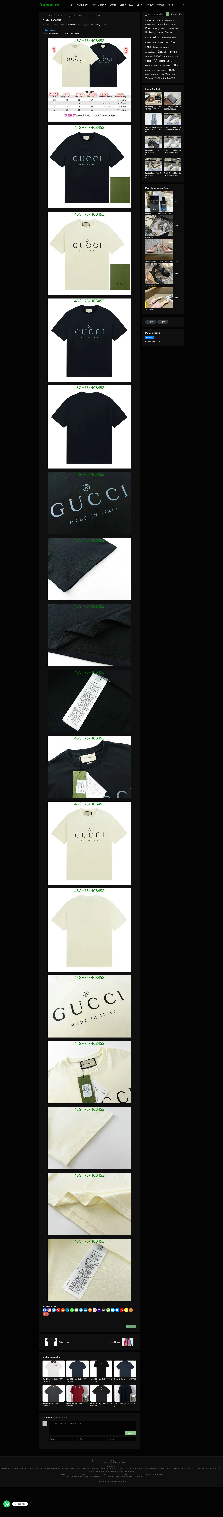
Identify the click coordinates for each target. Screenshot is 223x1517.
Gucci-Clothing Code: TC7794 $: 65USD (53, 1404)
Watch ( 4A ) (126, 1463)
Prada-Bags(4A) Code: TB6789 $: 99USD (153, 107)
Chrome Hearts (151, 43)
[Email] (76, 1310)
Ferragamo (157, 47)
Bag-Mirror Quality (8, 1468)
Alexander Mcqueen (168, 20)
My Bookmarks (138, 1477)
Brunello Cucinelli (173, 28)
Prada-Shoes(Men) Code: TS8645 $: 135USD (153, 175)
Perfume (168, 1468)
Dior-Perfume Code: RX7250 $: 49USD (161, 207)
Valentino (170, 74)
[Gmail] (95, 1310)
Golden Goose (150, 52)
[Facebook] (45, 1310)
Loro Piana (174, 56)
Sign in (181, 14)
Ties (210, 1468)
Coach (160, 43)
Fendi (148, 46)
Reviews (150, 4)
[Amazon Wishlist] (126, 1310)
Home (71, 4)
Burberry (150, 32)
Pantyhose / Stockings (157, 1468)
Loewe (157, 55)
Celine (168, 32)
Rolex (147, 74)
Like (139, 4)
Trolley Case (217, 1468)
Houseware (95, 1468)
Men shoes (138, 1468)
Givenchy (166, 47)
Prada (171, 70)
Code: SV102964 (161, 303)
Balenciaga (163, 24)
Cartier (160, 32)
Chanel (150, 37)
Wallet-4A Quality (115, 1463)
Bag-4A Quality (103, 1463)
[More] (131, 1310)
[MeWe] (67, 1310)
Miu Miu (170, 61)
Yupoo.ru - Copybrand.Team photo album (64, 16)
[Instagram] (49, 1310)
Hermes (172, 52)
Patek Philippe (161, 70)
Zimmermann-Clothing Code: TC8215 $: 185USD (153, 129)
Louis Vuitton (155, 60)
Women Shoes (129, 1471)
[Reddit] (63, 1310)
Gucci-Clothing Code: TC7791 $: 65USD (77, 1380)
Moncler (157, 65)
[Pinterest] (58, 1310)
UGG (162, 74)
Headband (86, 1468)
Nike (175, 65)
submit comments (130, 1433)
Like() (131, 1326)
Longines (166, 56)
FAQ (131, 4)
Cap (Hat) (23, 1468)
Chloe (159, 38)
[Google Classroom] (122, 1310)
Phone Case (186, 1468)
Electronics (65, 1468)
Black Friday (84, 1477)
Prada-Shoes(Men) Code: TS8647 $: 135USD (153, 152)
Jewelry (103, 1468)
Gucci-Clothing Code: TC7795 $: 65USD (77, 1404)
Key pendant (111, 1468)
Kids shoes (129, 1468)
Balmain (173, 24)
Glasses (73, 1468)
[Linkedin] (86, 1310)
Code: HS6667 (161, 231)
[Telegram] (81, 1310)
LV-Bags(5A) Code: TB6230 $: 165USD (172, 107)
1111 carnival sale (73, 1477)
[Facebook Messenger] (117, 1310)
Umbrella (91, 1471)
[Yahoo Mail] (99, 1310)
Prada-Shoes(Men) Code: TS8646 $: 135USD (172, 152)
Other (153, 70)
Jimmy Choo (149, 56)
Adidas (148, 20)
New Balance (166, 66)
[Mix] (90, 1310)
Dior (173, 42)
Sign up (174, 14)
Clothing (82, 16)
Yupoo (151, 321)
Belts (16, 1468)
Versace (149, 77)
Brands (113, 4)
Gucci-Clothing (91, 16)
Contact (160, 4)
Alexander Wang (150, 24)
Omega (147, 70)
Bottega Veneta (159, 28)
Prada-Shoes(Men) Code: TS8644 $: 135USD (172, 175)
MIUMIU (148, 65)
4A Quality (82, 4)
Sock (198, 1468)
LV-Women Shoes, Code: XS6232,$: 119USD (161, 255)
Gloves (79, 1468)
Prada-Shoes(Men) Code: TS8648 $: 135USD (172, 129)
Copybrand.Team (73, 24)
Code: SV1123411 (161, 279)
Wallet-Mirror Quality (102, 1471)
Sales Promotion (95, 1477)
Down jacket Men (40, 1468)
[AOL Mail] (104, 1310)
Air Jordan (156, 20)
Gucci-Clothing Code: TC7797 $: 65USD (125, 1404)
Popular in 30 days (126, 1477)
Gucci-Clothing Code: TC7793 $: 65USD (125, 1380)
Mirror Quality (98, 4)
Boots (148, 28)
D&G (167, 42)
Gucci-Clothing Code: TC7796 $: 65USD (101, 1404)
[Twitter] (54, 1310)
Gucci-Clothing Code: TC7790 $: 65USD (53, 1380)
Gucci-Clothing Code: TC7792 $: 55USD (101, 1380)
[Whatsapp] (72, 1310)
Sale (122, 4)
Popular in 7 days (113, 1477)
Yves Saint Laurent (165, 77)
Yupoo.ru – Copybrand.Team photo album (113, 1481)
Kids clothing (121, 1468)
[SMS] (108, 1310)
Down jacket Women (53, 1468)
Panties (146, 1468)
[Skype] (113, 1310)
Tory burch (154, 74)
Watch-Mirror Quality (117, 1471)
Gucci (46, 1314)
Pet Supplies (177, 1468)
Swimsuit (204, 1468)
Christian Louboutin (169, 38)
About (170, 4)
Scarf (193, 1468)
